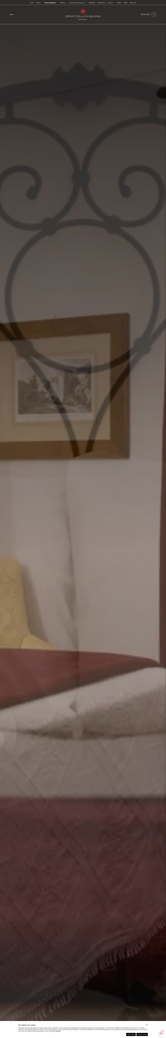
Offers (126, 3)
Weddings (92, 3)
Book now (133, 3)
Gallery (119, 3)
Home (32, 3)
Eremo (38, 3)
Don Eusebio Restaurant (77, 3)
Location (110, 3)
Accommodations (50, 3)
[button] (161, 1033)
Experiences (101, 3)
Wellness (62, 3)
